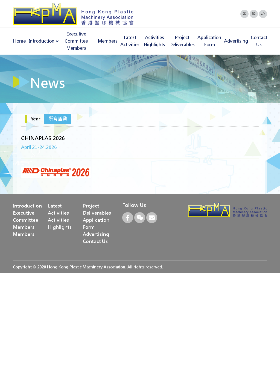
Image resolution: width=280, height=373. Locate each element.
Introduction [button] (41, 41)
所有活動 (57, 119)
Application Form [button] (209, 41)
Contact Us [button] (259, 41)
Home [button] (19, 41)
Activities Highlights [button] (154, 41)
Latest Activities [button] (129, 41)
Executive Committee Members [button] (76, 41)
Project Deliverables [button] (182, 41)
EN (263, 13)
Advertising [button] (236, 41)
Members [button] (108, 41)
